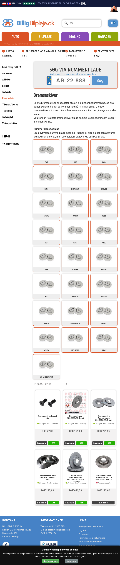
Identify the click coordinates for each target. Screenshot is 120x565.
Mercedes (75, 350)
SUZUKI (46, 216)
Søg (99, 80)
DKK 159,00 (75, 431)
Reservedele (23, 44)
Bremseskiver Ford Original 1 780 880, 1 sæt (48, 477)
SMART (104, 350)
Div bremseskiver (46, 377)
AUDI (104, 216)
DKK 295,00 (47, 490)
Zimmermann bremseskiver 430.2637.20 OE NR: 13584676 (76, 478)
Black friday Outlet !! (11, 67)
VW (46, 243)
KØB (53, 443)
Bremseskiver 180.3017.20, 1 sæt (75, 417)
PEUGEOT (104, 269)
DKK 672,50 (75, 490)
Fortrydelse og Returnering (91, 538)
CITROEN (75, 269)
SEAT (75, 162)
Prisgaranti (83, 534)
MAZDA (46, 323)
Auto (15, 36)
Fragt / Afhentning (87, 545)
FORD (75, 243)
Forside (7, 44)
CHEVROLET (75, 189)
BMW (46, 189)
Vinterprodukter (9, 123)
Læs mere (41, 443)
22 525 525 (100, 9)
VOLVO (46, 350)
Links (82, 520)
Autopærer (7, 73)
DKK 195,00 (103, 490)
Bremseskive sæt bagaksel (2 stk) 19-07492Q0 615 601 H (103, 477)
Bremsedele (35, 44)
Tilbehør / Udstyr (10, 104)
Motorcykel (7, 117)
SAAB (46, 269)
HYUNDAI (75, 296)
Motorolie (6, 92)
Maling (74, 36)
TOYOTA (75, 216)
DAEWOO (104, 189)
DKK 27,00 (47, 431)
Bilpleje (45, 36)
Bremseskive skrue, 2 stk (47, 417)
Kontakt (8, 520)
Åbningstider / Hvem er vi (90, 526)
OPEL (104, 243)
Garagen (104, 36)
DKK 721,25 (103, 431)
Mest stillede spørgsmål (90, 541)
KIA (46, 296)
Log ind (82, 530)
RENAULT (104, 296)
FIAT (46, 162)
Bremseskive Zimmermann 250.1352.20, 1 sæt (103, 418)
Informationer (51, 520)
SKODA (104, 162)
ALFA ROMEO (75, 323)
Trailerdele (7, 110)
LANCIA (103, 323)
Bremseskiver (48, 44)
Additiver (6, 79)
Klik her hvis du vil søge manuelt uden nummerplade (73, 74)
